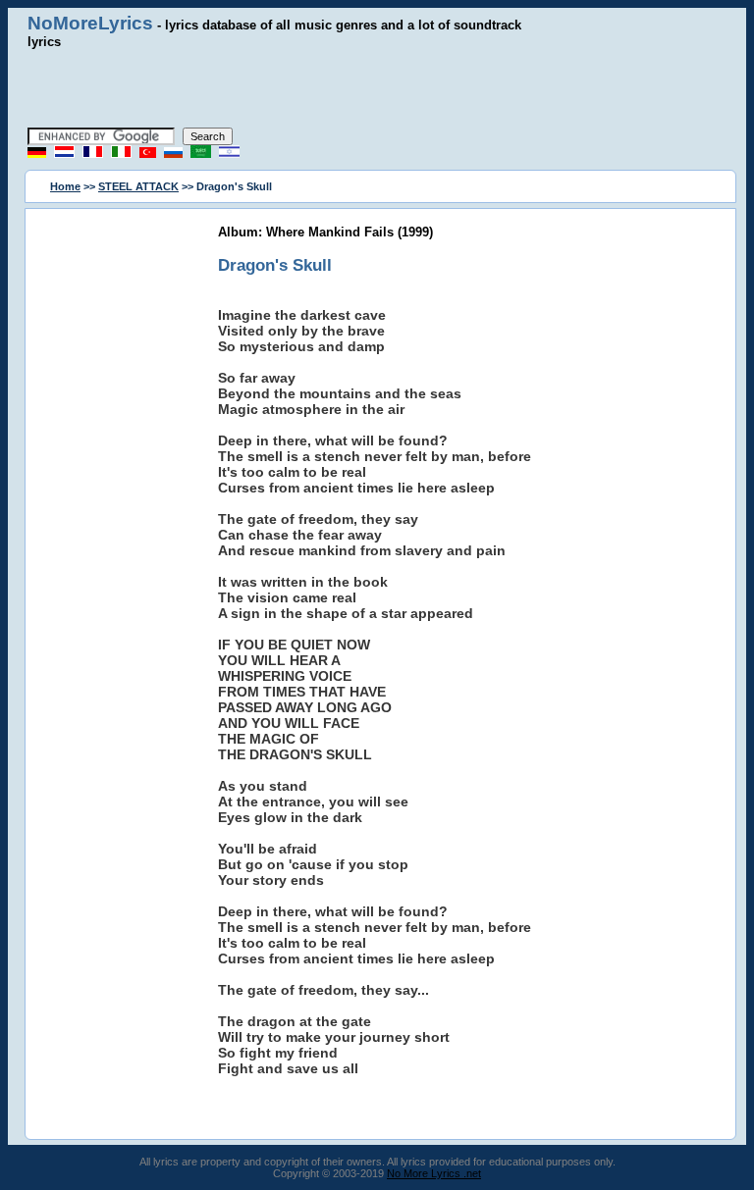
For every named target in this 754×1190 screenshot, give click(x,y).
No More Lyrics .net (434, 1173)
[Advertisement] (377, 88)
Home (65, 186)
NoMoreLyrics (90, 23)
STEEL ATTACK (138, 186)
